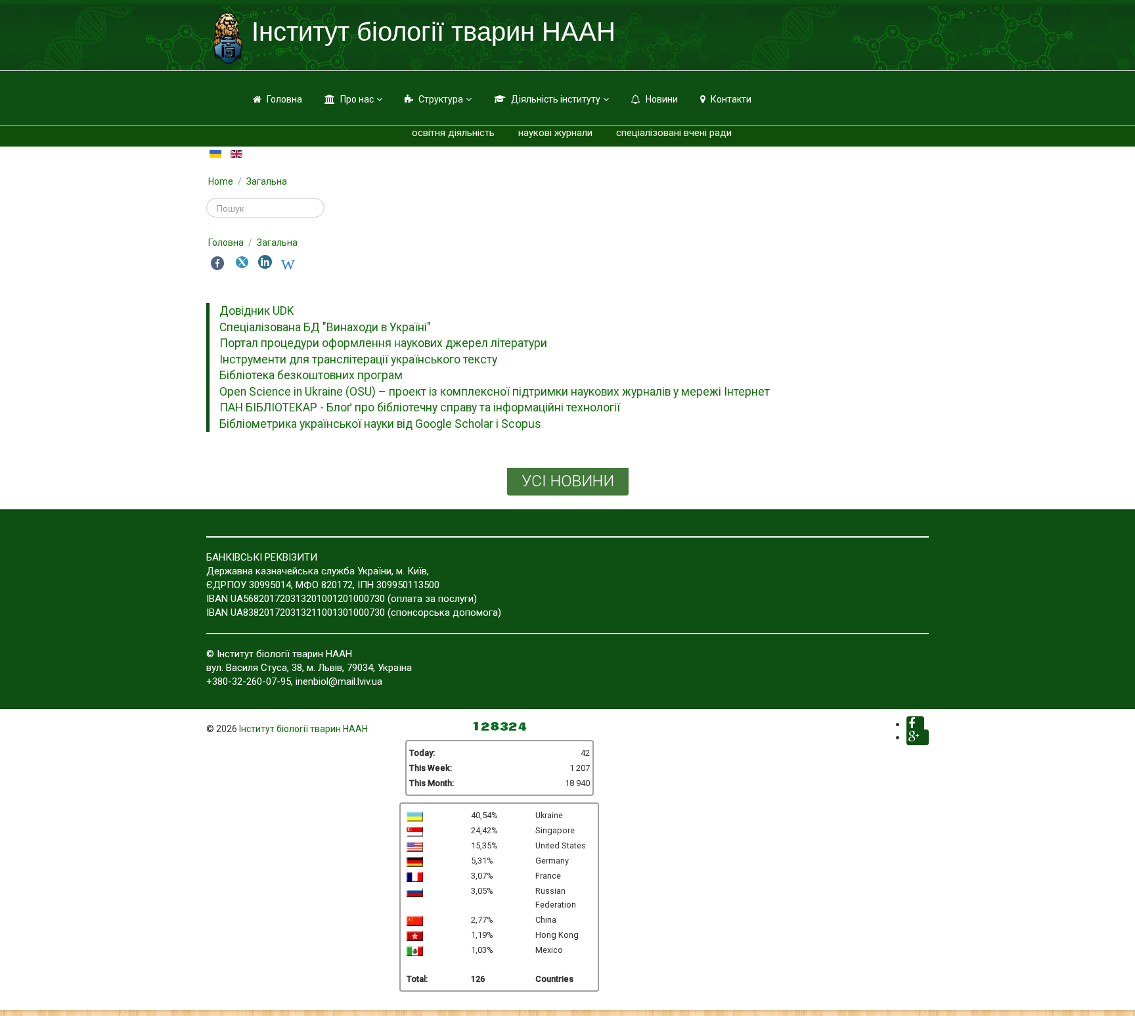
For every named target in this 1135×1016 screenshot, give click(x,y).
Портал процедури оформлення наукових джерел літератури (383, 343)
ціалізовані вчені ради (682, 133)
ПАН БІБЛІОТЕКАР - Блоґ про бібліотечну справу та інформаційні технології (419, 407)
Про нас (357, 99)
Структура (440, 99)
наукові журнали (555, 133)
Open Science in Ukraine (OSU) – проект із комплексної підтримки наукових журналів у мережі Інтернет (494, 391)
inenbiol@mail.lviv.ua (339, 681)
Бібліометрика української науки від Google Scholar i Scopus (380, 423)
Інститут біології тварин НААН (303, 729)
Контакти (731, 99)
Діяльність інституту (555, 99)
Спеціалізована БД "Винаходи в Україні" (325, 327)
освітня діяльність (453, 133)
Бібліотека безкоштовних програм (311, 375)
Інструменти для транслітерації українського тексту (358, 359)
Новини (662, 99)
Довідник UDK (256, 310)
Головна (284, 99)
